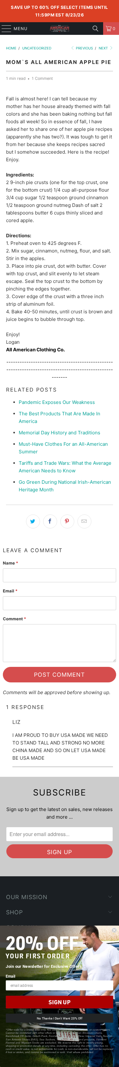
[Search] (95, 28)
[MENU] (3, 28)
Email (10, 590)
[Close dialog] (114, 930)
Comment (14, 618)
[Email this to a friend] (84, 521)
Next (104, 48)
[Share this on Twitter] (33, 521)
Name (10, 562)
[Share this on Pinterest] (67, 521)
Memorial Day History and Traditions (59, 433)
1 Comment (42, 78)
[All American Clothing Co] (59, 28)
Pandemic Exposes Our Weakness (57, 402)
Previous (84, 48)
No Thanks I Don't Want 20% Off (59, 1018)
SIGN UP (59, 1002)
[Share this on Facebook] (50, 521)
